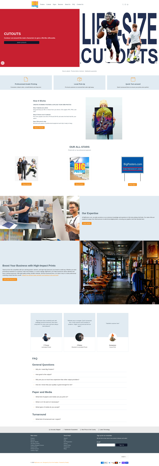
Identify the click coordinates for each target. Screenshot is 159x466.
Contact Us (80, 4)
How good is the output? (44, 374)
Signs (54, 4)
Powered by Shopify (64, 462)
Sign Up (121, 445)
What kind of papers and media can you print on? (52, 397)
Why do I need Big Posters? (45, 369)
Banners (60, 4)
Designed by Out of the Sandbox (50, 462)
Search (65, 438)
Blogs (65, 448)
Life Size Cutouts (35, 443)
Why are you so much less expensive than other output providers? (57, 379)
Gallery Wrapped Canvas (37, 445)
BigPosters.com (38, 462)
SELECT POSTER (38, 127)
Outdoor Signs (34, 450)
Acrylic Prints (34, 447)
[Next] (156, 63)
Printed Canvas (35, 448)
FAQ (73, 4)
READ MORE (86, 223)
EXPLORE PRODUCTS (10, 279)
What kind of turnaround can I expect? (48, 419)
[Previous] (2, 63)
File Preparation (68, 441)
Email (98, 442)
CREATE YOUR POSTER (91, 42)
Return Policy (67, 445)
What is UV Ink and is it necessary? (47, 402)
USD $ (123, 456)
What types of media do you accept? (48, 407)
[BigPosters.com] (35, 4)
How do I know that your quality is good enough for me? (54, 385)
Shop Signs (132, 184)
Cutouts (48, 4)
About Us (67, 4)
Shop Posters (79, 184)
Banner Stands (34, 441)
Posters (42, 4)
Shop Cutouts (26, 184)
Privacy (66, 443)
